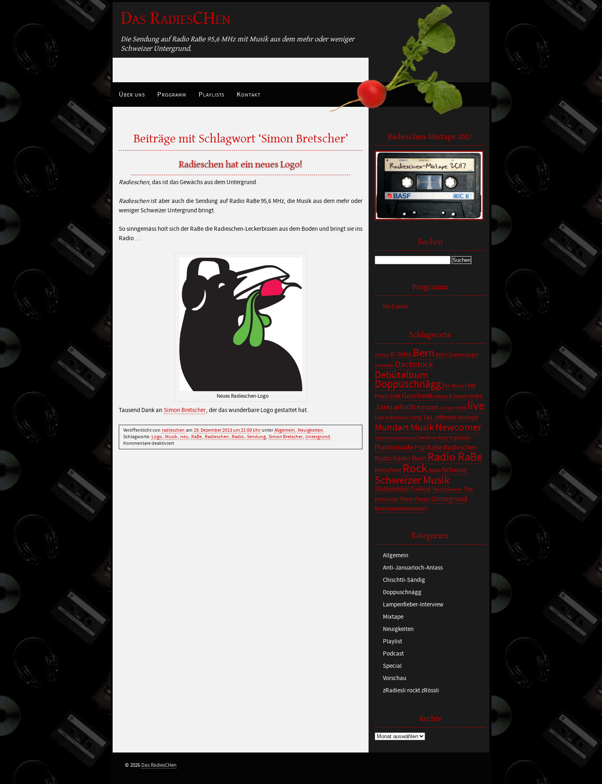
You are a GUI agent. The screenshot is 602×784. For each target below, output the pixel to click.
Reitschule (388, 470)
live (475, 406)
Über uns (132, 94)
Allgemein (284, 430)
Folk (395, 396)
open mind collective (394, 438)
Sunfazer (421, 490)
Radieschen (217, 436)
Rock (415, 468)
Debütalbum (401, 375)
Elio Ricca (453, 386)
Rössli (434, 471)
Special (392, 665)
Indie (476, 396)
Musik (171, 436)
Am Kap (382, 355)
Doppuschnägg (408, 384)
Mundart (392, 427)
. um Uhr (227, 430)
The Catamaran (447, 489)
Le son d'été (453, 408)
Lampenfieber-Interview (413, 604)
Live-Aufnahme (391, 418)
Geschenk (417, 395)
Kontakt (248, 94)
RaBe (196, 436)
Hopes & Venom (451, 397)
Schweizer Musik (412, 480)
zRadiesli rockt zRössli (411, 690)
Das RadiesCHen (176, 18)
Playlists (211, 94)
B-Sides (401, 354)
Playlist (392, 641)
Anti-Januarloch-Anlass (413, 567)
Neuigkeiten (310, 430)
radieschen (173, 430)
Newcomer (458, 427)
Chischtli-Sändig (404, 580)
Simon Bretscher (185, 410)
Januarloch (395, 407)
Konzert (427, 407)
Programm (171, 94)
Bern (424, 353)
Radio (238, 436)
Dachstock (414, 364)
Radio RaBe (455, 457)
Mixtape (468, 417)
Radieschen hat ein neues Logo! (241, 164)
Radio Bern (409, 458)
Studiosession (392, 489)
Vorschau (394, 678)
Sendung (256, 436)
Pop (420, 447)
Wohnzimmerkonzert (401, 508)
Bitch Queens (450, 355)
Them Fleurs (414, 499)
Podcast (393, 653)
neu (184, 436)
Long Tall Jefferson (433, 417)
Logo (157, 436)
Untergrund (318, 436)
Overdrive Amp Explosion (443, 438)
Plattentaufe (394, 447)
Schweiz (454, 470)
